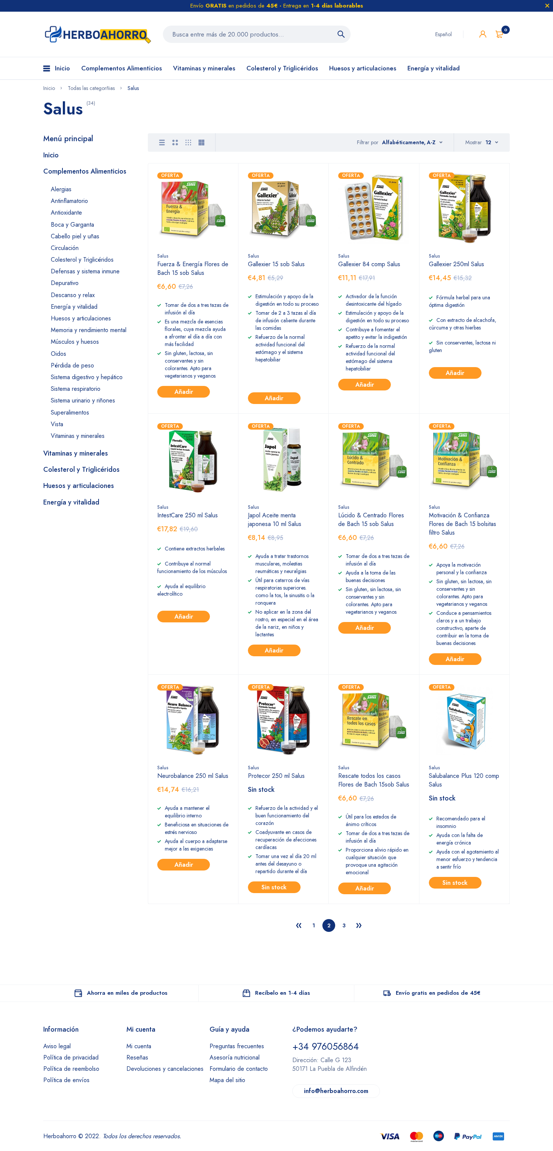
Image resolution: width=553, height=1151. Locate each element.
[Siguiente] (358, 925)
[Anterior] (298, 925)
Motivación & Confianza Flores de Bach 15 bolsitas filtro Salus (462, 524)
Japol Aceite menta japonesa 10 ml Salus (274, 519)
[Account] (483, 34)
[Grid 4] (201, 142)
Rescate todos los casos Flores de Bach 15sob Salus (373, 780)
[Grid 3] (188, 142)
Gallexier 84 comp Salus (369, 264)
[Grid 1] (162, 142)
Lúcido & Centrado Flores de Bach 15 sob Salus (371, 519)
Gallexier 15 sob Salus (276, 264)
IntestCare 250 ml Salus (187, 515)
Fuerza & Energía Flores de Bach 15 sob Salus (192, 268)
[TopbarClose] (547, 5)
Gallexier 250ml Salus (456, 264)
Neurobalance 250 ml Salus (192, 775)
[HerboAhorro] (97, 34)
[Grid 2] (175, 142)
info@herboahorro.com (336, 1091)
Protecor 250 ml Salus (276, 775)
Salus (162, 255)
